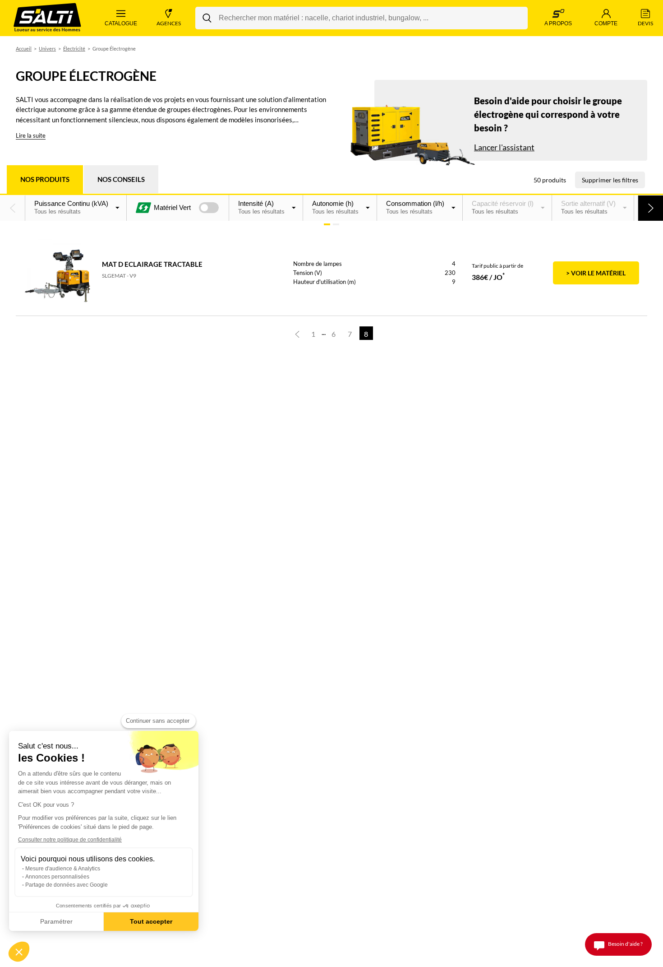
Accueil (24, 48)
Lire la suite (31, 135)
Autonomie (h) (335, 207)
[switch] (209, 207)
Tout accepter (151, 921)
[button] (12, 208)
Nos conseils (121, 179)
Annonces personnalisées (57, 877)
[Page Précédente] (297, 333)
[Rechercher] (207, 18)
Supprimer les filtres (610, 180)
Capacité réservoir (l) (503, 207)
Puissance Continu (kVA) (71, 207)
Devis (645, 23)
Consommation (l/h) (415, 207)
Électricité (74, 48)
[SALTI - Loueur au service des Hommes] (47, 18)
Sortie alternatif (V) (588, 207)
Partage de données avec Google (66, 885)
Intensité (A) (261, 207)
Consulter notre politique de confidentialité (70, 840)
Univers (47, 48)
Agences (169, 23)
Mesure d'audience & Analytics (62, 868)
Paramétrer (56, 921)
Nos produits (44, 179)
